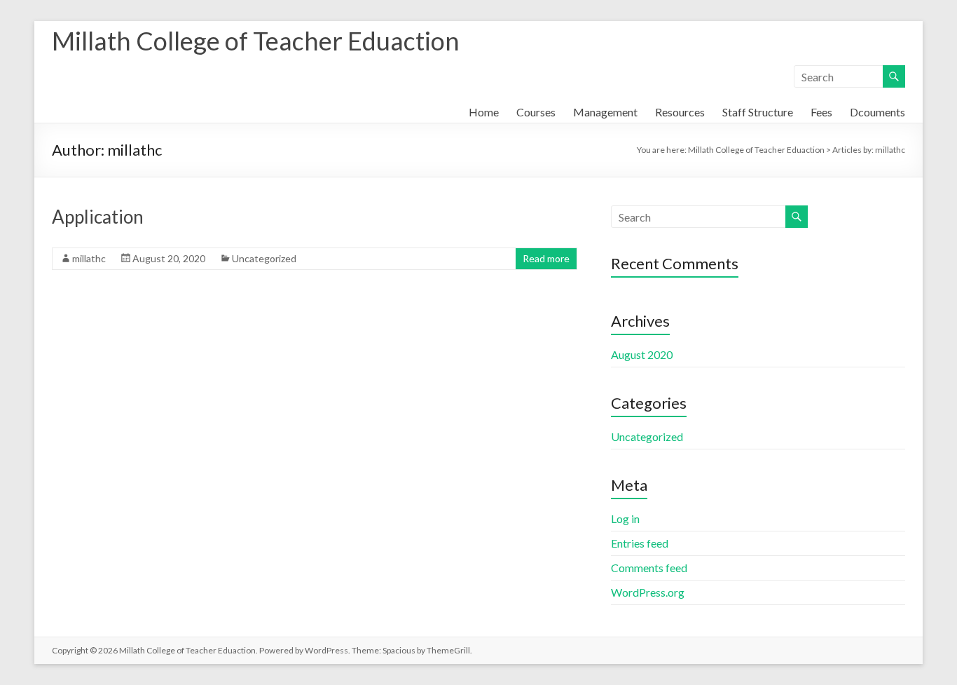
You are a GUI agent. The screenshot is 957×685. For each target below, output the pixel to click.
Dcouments (877, 111)
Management (605, 111)
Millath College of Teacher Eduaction (256, 40)
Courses (536, 111)
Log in (625, 518)
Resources (680, 111)
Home (484, 111)
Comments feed (649, 567)
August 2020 (642, 354)
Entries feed (639, 543)
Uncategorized (264, 258)
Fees (821, 111)
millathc (89, 258)
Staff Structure (757, 111)
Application (98, 216)
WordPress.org (647, 592)
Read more (546, 258)
